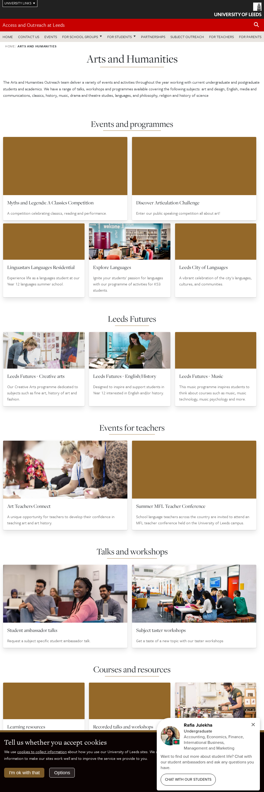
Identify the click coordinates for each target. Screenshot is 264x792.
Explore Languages (112, 267)
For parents (250, 36)
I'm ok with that (24, 772)
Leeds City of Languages (203, 267)
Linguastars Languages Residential (41, 267)
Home (8, 36)
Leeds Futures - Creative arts (35, 376)
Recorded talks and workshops (123, 726)
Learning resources (26, 726)
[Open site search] (256, 25)
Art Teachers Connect (29, 506)
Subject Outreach (187, 36)
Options (62, 772)
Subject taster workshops (161, 630)
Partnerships (153, 36)
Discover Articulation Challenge (168, 202)
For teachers (221, 36)
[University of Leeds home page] (237, 9)
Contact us (28, 36)
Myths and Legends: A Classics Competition (50, 202)
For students (119, 36)
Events (50, 36)
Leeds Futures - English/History (124, 376)
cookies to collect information (42, 751)
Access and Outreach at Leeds (34, 24)
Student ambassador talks (32, 630)
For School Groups (80, 36)
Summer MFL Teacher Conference (170, 506)
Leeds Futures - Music (201, 376)
